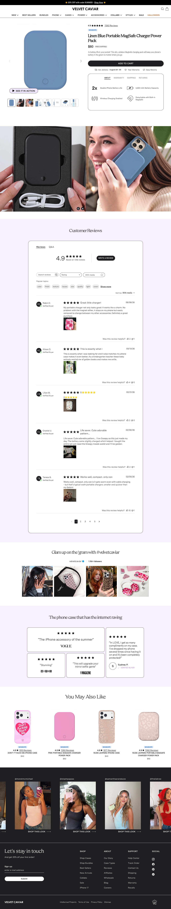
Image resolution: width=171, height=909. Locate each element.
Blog (106, 883)
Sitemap (107, 902)
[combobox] (71, 275)
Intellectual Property (68, 902)
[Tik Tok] (159, 874)
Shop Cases (85, 858)
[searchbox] (45, 275)
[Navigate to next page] (99, 521)
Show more (105, 286)
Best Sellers (85, 868)
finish (47, 287)
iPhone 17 (84, 888)
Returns (143, 78)
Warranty (119, 78)
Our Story (108, 858)
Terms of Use (83, 902)
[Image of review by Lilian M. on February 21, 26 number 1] (70, 405)
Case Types (109, 863)
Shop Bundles (86, 863)
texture (56, 287)
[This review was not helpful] (132, 339)
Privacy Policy (96, 902)
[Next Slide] (81, 61)
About (107, 78)
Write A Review (105, 258)
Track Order (133, 863)
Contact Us (133, 868)
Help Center (133, 858)
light (88, 287)
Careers (107, 888)
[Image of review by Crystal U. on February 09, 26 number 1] (70, 452)
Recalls (131, 888)
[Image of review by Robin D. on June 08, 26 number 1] (70, 323)
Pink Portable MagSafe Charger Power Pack (64, 754)
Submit (24, 879)
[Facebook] (159, 864)
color (39, 287)
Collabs (83, 878)
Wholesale (109, 878)
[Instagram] (159, 859)
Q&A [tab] (51, 247)
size (72, 287)
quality (80, 287)
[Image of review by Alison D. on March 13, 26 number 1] (70, 367)
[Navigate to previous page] (71, 521)
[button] (15, 15)
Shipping (131, 78)
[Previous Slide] (9, 61)
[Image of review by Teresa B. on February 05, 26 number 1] (70, 495)
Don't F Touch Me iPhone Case (22, 753)
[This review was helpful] (128, 339)
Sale (82, 883)
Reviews (108, 868)
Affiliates (108, 873)
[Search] (162, 9)
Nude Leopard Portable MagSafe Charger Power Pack (148, 754)
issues (64, 287)
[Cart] (167, 8)
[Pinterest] (159, 869)
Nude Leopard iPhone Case (107, 753)
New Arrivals (86, 873)
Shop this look (39, 832)
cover (96, 287)
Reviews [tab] (40, 247)
